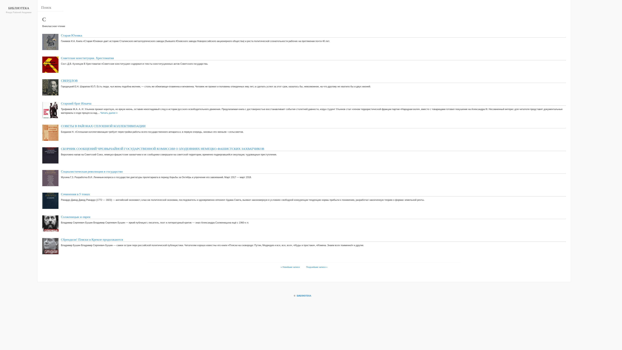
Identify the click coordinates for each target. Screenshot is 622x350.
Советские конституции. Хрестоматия (87, 58)
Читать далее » (108, 112)
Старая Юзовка (71, 35)
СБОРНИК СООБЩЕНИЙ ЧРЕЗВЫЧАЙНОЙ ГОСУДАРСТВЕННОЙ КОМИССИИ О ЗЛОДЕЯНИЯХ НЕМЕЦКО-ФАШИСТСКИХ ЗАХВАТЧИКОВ (162, 148)
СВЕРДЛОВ (69, 80)
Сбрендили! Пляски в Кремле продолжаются (92, 239)
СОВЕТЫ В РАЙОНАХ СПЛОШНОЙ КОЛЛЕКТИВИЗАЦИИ (103, 126)
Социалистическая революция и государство (92, 171)
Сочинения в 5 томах (75, 194)
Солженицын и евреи (75, 217)
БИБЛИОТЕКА (18, 8)
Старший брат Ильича (76, 103)
